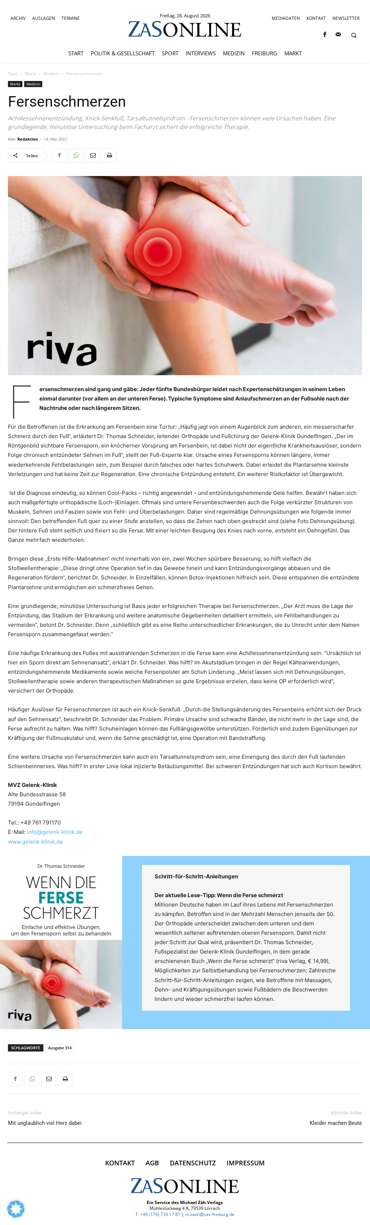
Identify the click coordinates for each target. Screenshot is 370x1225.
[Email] (92, 155)
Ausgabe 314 (60, 1047)
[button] (354, 35)
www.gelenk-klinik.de (35, 841)
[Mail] (338, 35)
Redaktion (27, 139)
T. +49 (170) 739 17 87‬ (157, 1214)
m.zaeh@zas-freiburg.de (210, 1214)
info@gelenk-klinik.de (55, 831)
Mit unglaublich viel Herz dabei (45, 1123)
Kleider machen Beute (336, 1123)
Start (13, 73)
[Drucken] (109, 155)
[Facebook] (325, 35)
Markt (30, 73)
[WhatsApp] (76, 155)
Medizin (51, 73)
